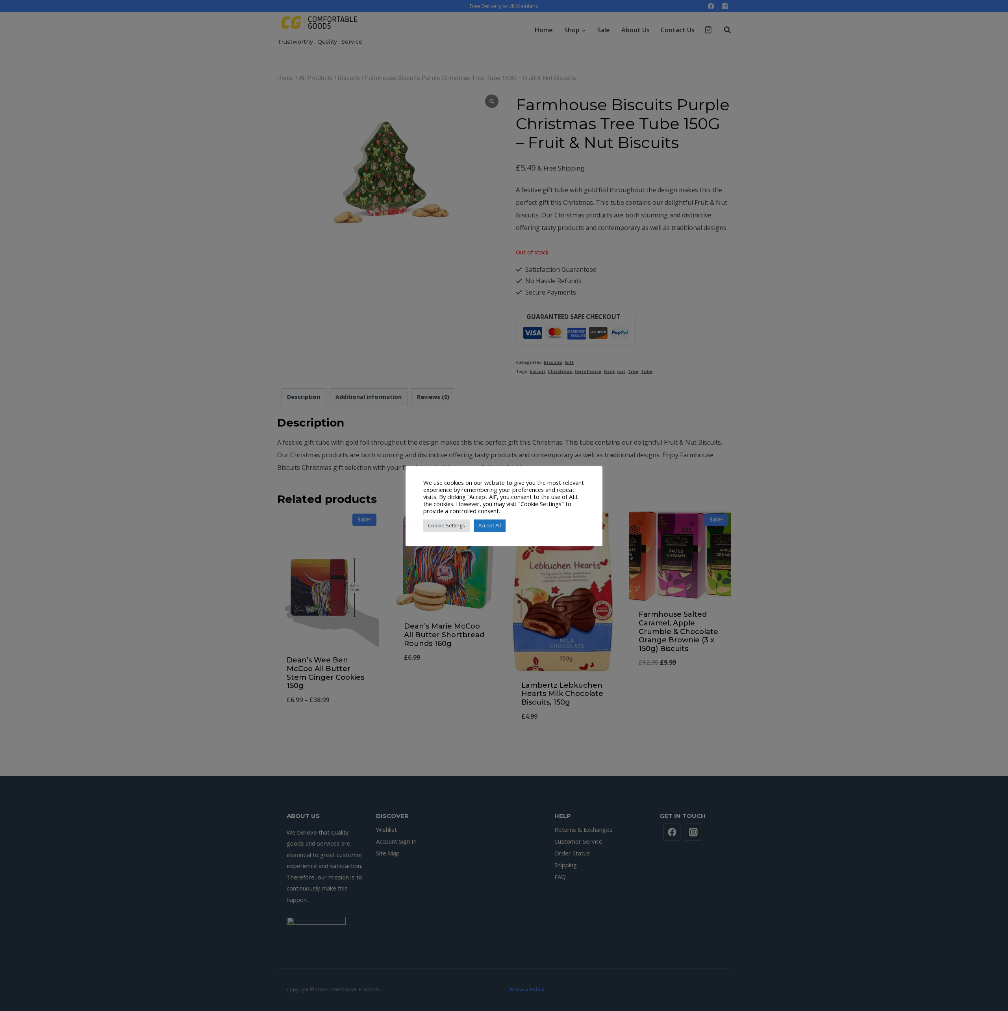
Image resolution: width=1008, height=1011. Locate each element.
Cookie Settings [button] (446, 525)
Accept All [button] (489, 525)
